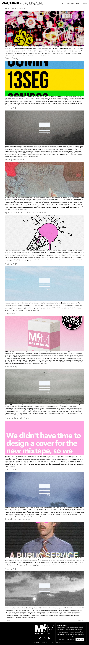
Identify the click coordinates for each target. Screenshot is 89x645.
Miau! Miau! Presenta (73, 3)
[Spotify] (49, 638)
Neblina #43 (11, 366)
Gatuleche (10, 313)
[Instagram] (44, 638)
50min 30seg (11, 58)
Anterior (7, 620)
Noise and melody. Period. (18, 418)
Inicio (63, 3)
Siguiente (81, 620)
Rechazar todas (70, 639)
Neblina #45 (11, 108)
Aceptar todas (80, 639)
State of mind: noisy (15, 8)
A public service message (17, 519)
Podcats (84, 3)
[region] (71, 632)
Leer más (77, 636)
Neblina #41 (10, 568)
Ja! (59, 642)
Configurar (61, 639)
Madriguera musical (14, 159)
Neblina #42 (11, 469)
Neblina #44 (11, 263)
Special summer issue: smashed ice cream (26, 212)
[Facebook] (40, 638)
